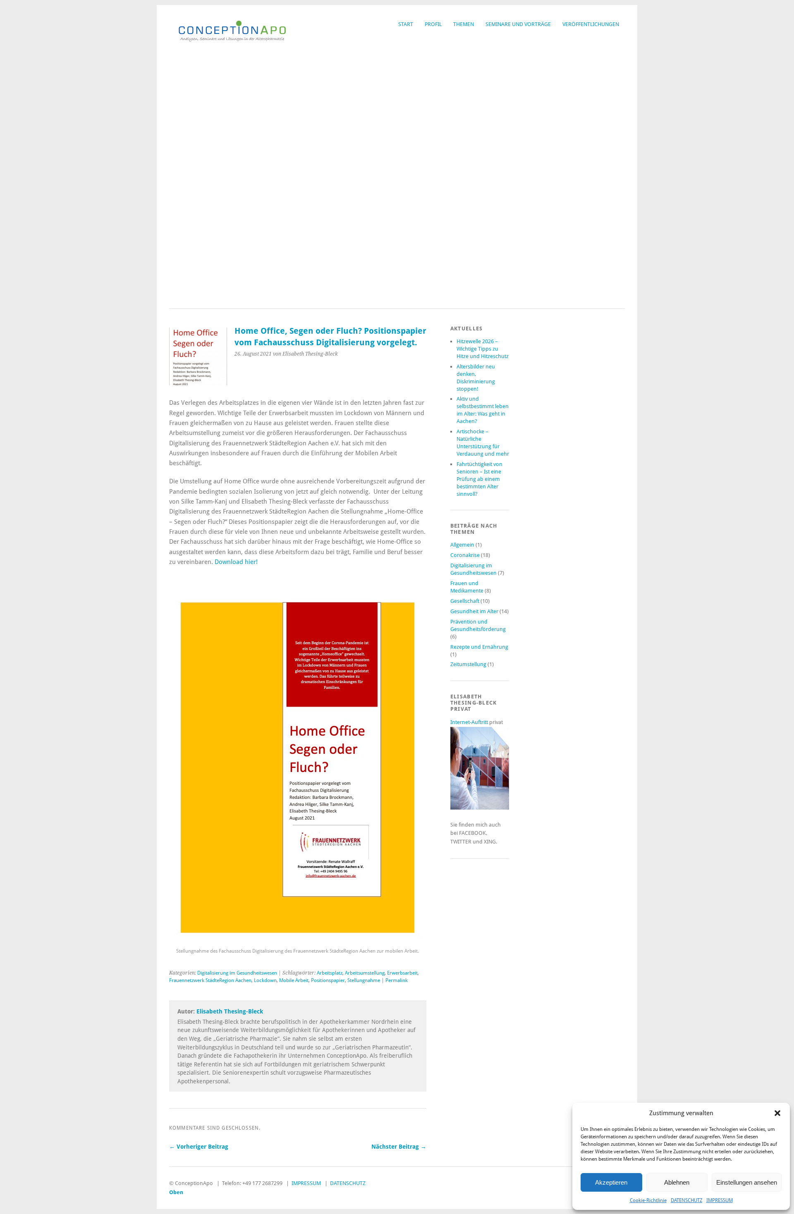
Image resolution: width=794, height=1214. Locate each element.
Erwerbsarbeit (402, 973)
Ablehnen (676, 1182)
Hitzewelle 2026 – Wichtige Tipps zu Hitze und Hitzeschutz (483, 348)
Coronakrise (465, 555)
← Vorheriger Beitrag (198, 1146)
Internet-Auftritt (469, 722)
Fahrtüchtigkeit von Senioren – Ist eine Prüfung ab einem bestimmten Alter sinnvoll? (479, 479)
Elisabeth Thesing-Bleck (229, 1011)
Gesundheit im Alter (474, 611)
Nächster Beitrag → (398, 1146)
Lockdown (265, 980)
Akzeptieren (611, 1182)
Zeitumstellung (468, 664)
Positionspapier (328, 980)
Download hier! (237, 562)
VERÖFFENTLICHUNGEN (590, 24)
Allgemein (462, 545)
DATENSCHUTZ (686, 1200)
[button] (777, 1113)
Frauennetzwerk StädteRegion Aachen (210, 980)
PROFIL (433, 24)
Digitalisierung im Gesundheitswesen (237, 973)
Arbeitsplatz (329, 973)
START (405, 24)
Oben (176, 1192)
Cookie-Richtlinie (648, 1200)
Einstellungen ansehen (746, 1182)
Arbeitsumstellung (365, 973)
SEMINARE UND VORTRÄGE (518, 24)
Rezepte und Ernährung (479, 647)
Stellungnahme (363, 980)
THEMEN (463, 24)
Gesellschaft (464, 601)
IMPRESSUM (719, 1200)
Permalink (396, 980)
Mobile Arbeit (294, 980)
